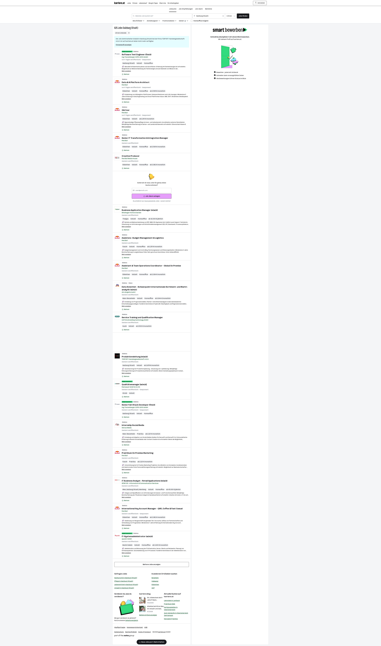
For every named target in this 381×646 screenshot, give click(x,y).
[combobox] (162, 16)
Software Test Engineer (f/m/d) (136, 54)
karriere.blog (145, 594)
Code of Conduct (144, 632)
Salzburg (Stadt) (130, 27)
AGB (145, 627)
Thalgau (125, 219)
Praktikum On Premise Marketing (137, 453)
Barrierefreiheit (131, 632)
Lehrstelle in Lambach (172, 601)
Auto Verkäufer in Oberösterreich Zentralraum (176, 614)
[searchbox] (151, 190)
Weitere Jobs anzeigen (151, 564)
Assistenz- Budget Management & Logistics (143, 238)
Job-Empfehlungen (186, 9)
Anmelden (261, 3)
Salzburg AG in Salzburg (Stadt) (125, 578)
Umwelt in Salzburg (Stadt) (124, 588)
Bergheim (155, 578)
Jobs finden (243, 16)
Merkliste (208, 9)
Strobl (125, 393)
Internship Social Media (133, 425)
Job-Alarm (199, 9)
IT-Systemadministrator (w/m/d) (137, 536)
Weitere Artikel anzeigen (148, 615)
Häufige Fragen (119, 627)
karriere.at (169, 596)
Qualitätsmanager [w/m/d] (134, 384)
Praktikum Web (169, 604)
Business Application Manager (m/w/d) (140, 210)
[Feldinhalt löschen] (223, 16)
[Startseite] (120, 3)
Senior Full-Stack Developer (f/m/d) (138, 405)
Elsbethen (126, 91)
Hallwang (155, 581)
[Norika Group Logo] (124, 636)
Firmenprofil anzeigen (123, 45)
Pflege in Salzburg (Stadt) (123, 581)
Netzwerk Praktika (171, 619)
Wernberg (142, 489)
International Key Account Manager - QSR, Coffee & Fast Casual (152, 508)
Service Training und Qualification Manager (142, 317)
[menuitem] (140, 21)
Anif (153, 588)
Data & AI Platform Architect (135, 82)
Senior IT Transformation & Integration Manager (145, 138)
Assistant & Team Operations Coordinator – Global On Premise (151, 266)
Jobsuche (172, 9)
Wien (125, 489)
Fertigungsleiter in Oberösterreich (171, 608)
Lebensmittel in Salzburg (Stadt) (126, 585)
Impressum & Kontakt (135, 627)
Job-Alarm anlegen (152, 196)
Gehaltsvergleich (131, 620)
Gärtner (126, 110)
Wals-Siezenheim (129, 298)
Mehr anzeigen (126, 71)
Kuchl (125, 326)
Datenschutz (119, 632)
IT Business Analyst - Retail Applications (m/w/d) (144, 481)
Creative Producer (131, 156)
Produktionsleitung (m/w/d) (135, 356)
